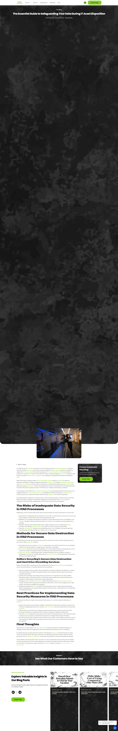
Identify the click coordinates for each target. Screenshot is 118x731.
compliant (46, 643)
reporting (28, 581)
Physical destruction (25, 552)
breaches (62, 499)
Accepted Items (43, 2)
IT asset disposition (53, 472)
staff (34, 586)
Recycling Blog (68, 17)
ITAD (61, 472)
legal (39, 530)
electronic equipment (61, 468)
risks (18, 477)
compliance (51, 494)
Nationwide (52, 2)
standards (68, 484)
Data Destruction (69, 482)
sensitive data (51, 482)
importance (38, 491)
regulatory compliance (33, 636)
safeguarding (46, 491)
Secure (62, 482)
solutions (59, 480)
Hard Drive (22, 484)
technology (30, 468)
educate (26, 614)
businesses (56, 470)
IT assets (26, 472)
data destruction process (64, 581)
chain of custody (49, 607)
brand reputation (36, 526)
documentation (38, 581)
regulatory (39, 475)
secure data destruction (35, 492)
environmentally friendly (45, 480)
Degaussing (22, 549)
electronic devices (52, 554)
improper (21, 521)
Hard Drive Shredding (60, 565)
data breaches (31, 475)
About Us (35, 2)
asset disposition (41, 627)
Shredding (28, 484)
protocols (21, 608)
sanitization (39, 545)
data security (62, 473)
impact (69, 524)
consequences (28, 528)
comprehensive (67, 492)
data (30, 473)
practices (54, 632)
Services (27, 2)
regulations (31, 486)
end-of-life (30, 470)
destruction (29, 542)
